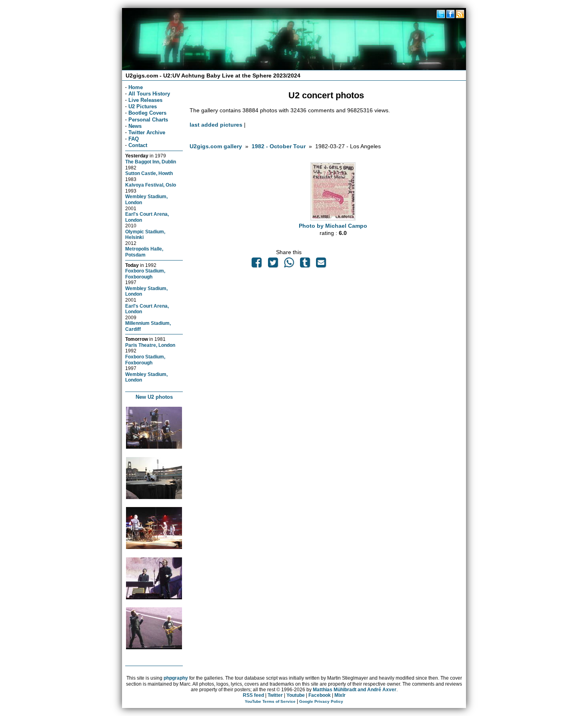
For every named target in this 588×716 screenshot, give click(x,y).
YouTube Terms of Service (270, 701)
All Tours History (149, 94)
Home (135, 87)
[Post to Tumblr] (305, 264)
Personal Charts (148, 120)
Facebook (319, 695)
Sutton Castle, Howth (149, 173)
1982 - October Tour (279, 146)
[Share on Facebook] (257, 264)
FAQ (133, 139)
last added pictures (216, 124)
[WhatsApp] (289, 264)
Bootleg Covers (147, 113)
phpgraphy (176, 678)
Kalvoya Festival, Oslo (150, 184)
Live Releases (145, 100)
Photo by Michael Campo (333, 226)
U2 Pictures (142, 106)
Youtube (295, 695)
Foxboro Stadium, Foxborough (145, 273)
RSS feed (253, 695)
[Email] (321, 264)
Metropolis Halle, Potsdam (144, 251)
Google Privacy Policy (321, 701)
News (135, 126)
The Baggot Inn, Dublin (150, 161)
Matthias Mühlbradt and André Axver (354, 689)
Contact (137, 145)
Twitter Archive (146, 132)
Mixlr (340, 695)
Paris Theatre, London (150, 345)
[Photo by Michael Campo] (333, 218)
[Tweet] (273, 264)
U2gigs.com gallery (216, 146)
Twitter (275, 695)
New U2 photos (154, 397)
